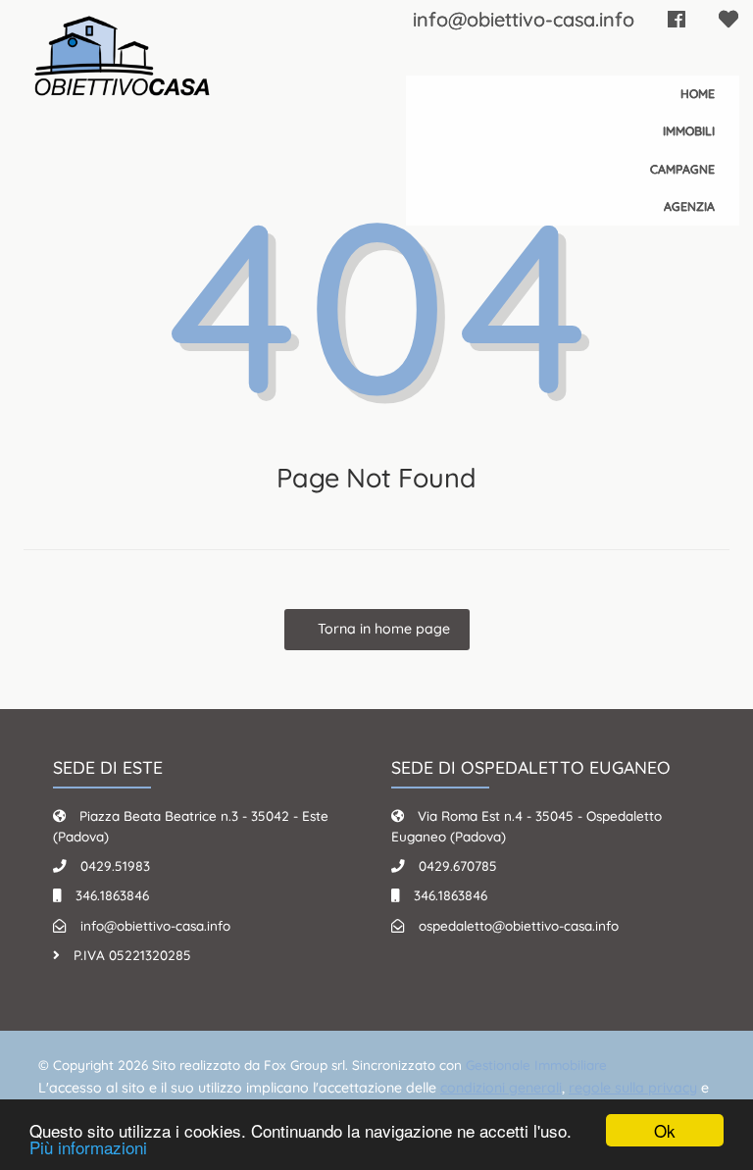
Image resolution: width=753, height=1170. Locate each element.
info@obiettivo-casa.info (523, 19)
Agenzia (689, 206)
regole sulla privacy (633, 1087)
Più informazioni (88, 1147)
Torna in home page (382, 628)
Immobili (689, 131)
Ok (665, 1130)
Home (697, 93)
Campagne (682, 169)
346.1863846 (112, 895)
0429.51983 (115, 865)
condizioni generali (501, 1087)
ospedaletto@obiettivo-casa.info (519, 925)
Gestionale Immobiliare (536, 1064)
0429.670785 (458, 865)
